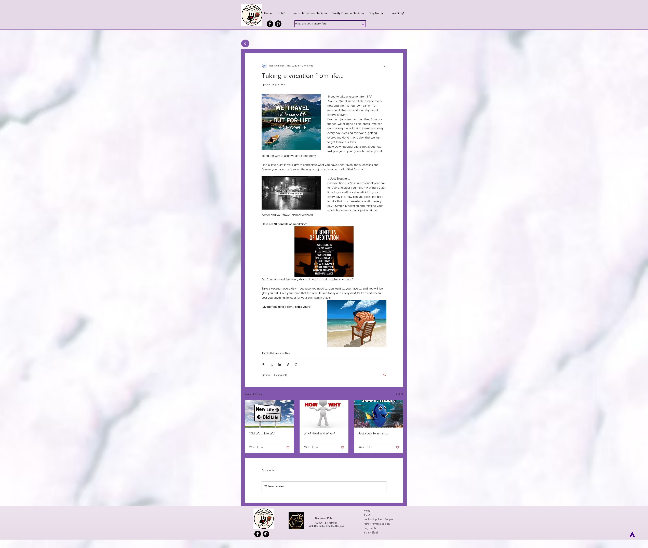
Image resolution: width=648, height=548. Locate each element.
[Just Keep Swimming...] (378, 414)
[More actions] (384, 66)
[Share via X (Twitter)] (271, 364)
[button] (309, 13)
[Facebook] (270, 23)
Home (366, 510)
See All (399, 393)
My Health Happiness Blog (276, 353)
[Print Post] (296, 364)
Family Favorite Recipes (376, 524)
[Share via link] (288, 364)
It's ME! (367, 515)
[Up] (245, 43)
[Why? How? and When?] (324, 414)
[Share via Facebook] (263, 364)
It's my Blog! (370, 532)
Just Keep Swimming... (373, 433)
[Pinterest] (278, 23)
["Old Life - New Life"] (269, 414)
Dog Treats (369, 528)
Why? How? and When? (319, 433)
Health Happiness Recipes (378, 519)
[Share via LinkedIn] (279, 364)
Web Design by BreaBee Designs (326, 526)
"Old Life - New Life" (262, 433)
